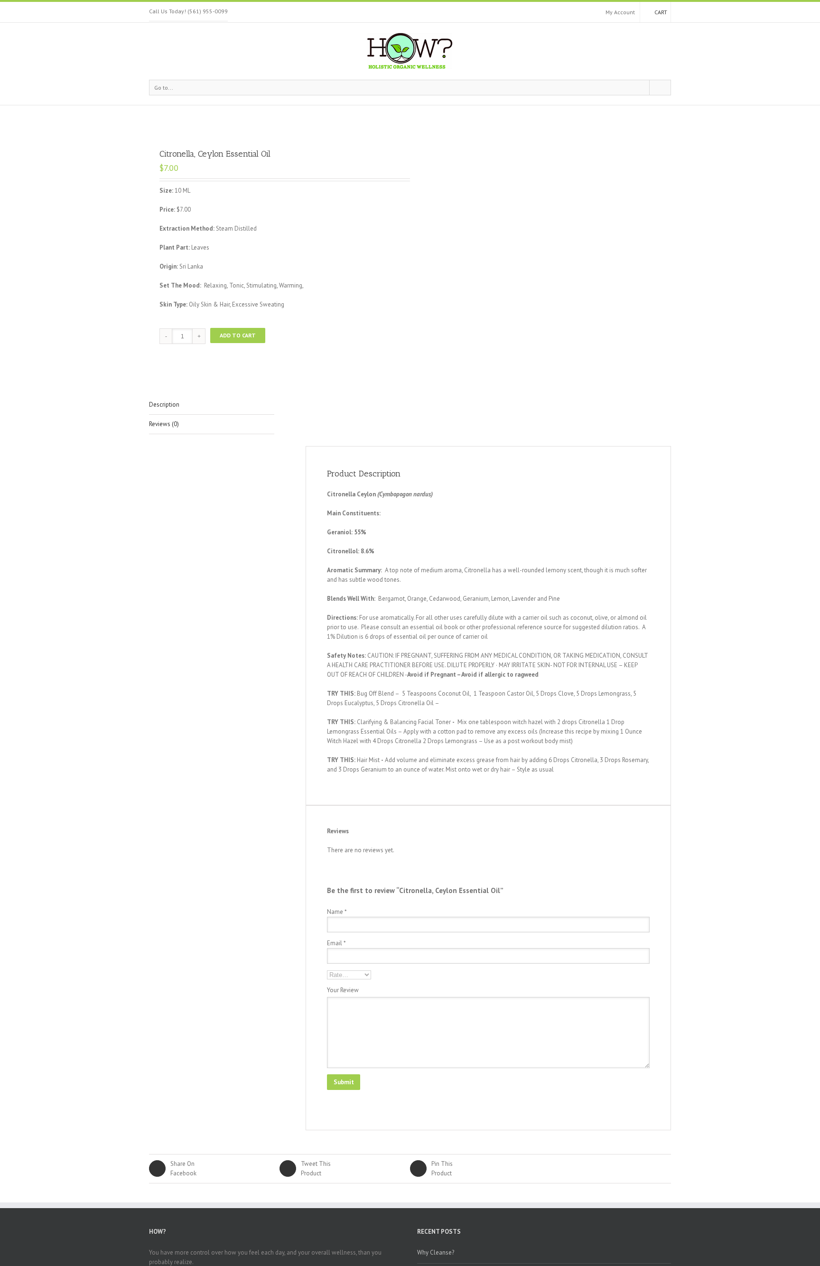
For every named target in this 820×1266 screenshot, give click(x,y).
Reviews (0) (164, 424)
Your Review (343, 990)
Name (336, 912)
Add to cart (238, 335)
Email (336, 943)
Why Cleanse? (435, 1252)
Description (164, 404)
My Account (620, 12)
